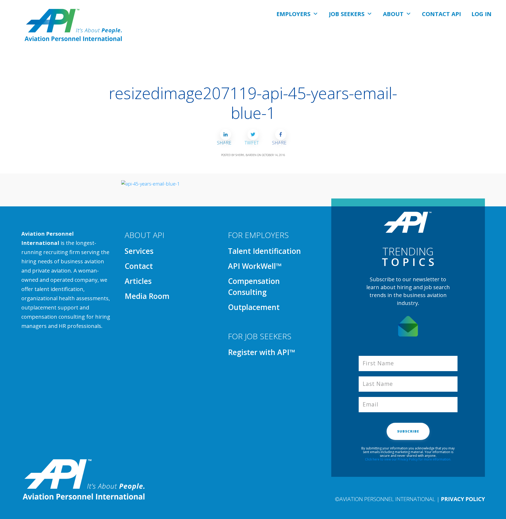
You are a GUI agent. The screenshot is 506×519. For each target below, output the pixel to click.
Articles (138, 281)
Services (139, 251)
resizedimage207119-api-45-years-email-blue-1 (253, 103)
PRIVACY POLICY (463, 499)
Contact (139, 266)
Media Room (147, 296)
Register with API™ (261, 352)
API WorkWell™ (255, 266)
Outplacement (254, 307)
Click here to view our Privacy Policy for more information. (408, 459)
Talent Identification (264, 251)
